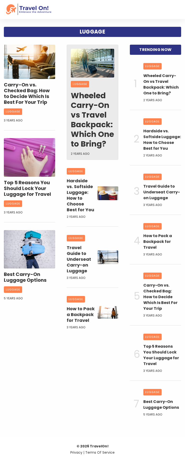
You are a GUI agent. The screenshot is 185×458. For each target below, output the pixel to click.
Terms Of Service (100, 452)
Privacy (76, 452)
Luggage (13, 111)
